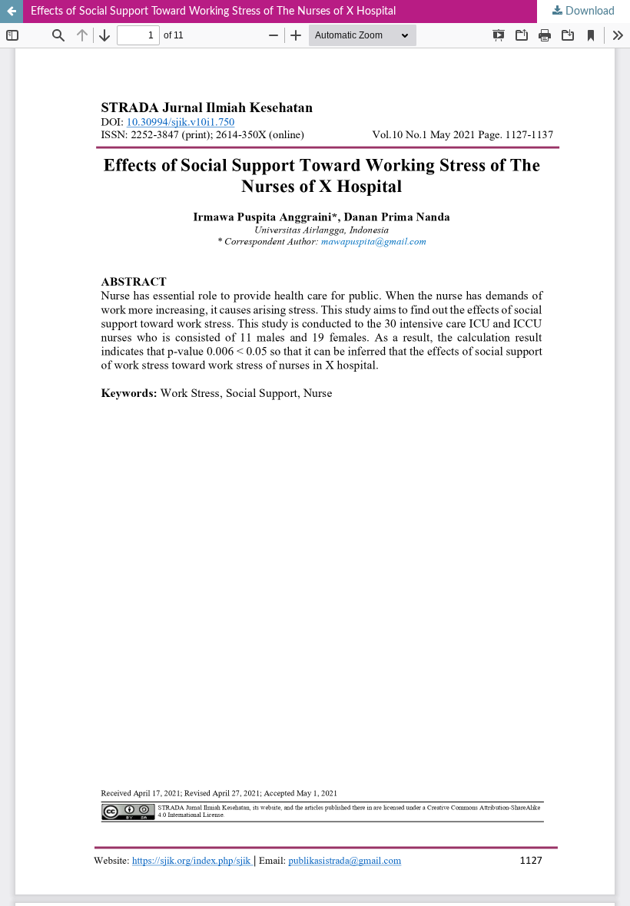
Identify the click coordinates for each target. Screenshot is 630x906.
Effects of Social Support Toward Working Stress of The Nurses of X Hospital (213, 11)
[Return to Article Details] (11, 11)
